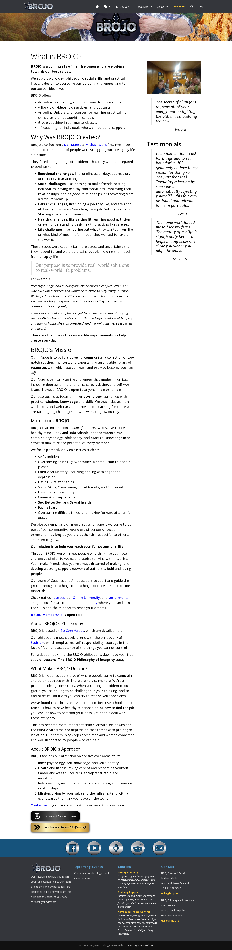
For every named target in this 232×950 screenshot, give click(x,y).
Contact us (39, 805)
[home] (38, 6)
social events (118, 597)
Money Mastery (128, 872)
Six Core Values (72, 630)
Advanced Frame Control (134, 912)
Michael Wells (96, 144)
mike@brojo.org (170, 893)
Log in (202, 6)
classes (59, 597)
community (89, 602)
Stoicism (37, 642)
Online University (86, 597)
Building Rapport (129, 892)
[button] (107, 6)
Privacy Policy (130, 945)
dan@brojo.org (170, 920)
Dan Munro (72, 144)
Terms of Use (146, 945)
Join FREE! (179, 6)
